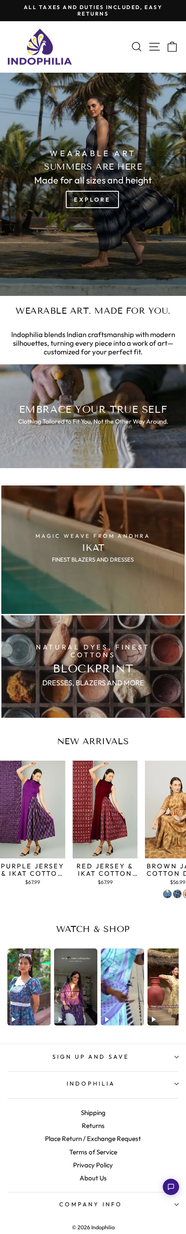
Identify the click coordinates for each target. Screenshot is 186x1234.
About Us (93, 1178)
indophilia (91, 1083)
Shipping (93, 1113)
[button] (171, 1187)
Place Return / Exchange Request (93, 1138)
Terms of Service (93, 1152)
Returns (93, 1126)
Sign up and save (91, 1056)
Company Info (90, 1204)
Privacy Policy (93, 1165)
